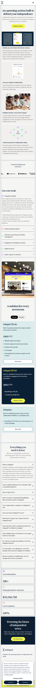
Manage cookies (18, 678)
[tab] (18, 210)
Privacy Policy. (9, 674)
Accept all (10, 682)
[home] (7, 2)
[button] (33, 3)
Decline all (25, 682)
